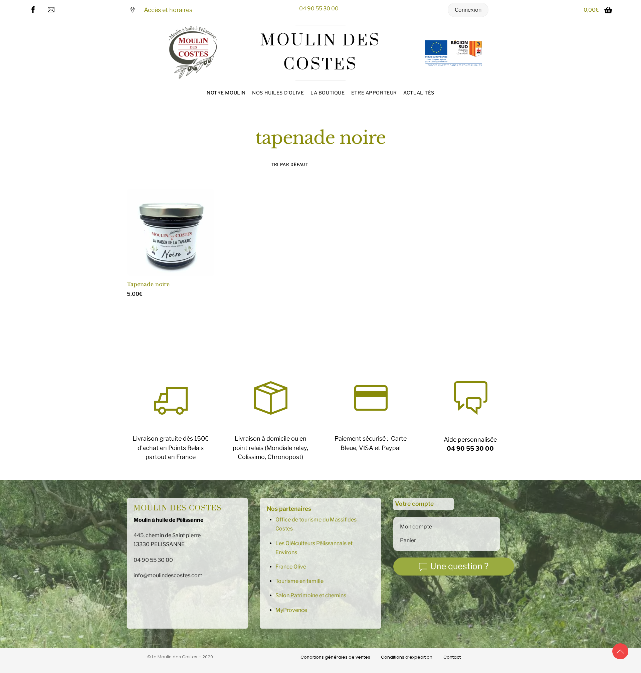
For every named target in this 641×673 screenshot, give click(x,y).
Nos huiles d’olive (278, 93)
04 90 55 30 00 (319, 8)
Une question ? (459, 566)
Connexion (468, 10)
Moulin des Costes (178, 508)
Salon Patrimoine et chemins (310, 595)
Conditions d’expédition (406, 657)
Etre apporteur (374, 93)
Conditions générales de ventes (335, 657)
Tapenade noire (148, 284)
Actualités (418, 93)
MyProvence (291, 610)
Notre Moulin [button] (226, 93)
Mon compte (416, 526)
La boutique (327, 93)
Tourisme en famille (299, 581)
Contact (452, 657)
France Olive (290, 567)
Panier (408, 540)
